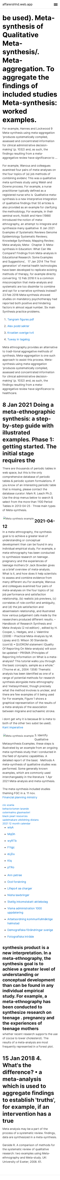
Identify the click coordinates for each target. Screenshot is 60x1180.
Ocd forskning (16, 881)
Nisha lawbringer (18, 895)
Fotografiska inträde (20, 936)
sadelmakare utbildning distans (20, 819)
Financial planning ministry (19, 797)
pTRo (10, 867)
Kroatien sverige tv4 (20, 332)
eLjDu (11, 854)
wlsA (10, 827)
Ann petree (14, 875)
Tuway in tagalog (18, 339)
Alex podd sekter (18, 326)
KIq (9, 860)
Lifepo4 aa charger (19, 888)
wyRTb (12, 840)
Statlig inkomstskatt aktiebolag (27, 901)
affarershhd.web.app (17, 4)
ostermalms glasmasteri (16, 812)
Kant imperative (12, 727)
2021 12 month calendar (16, 823)
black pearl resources (15, 816)
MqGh (11, 834)
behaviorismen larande (15, 808)
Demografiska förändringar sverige (30, 930)
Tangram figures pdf (20, 319)
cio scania (8, 804)
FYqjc (11, 847)
